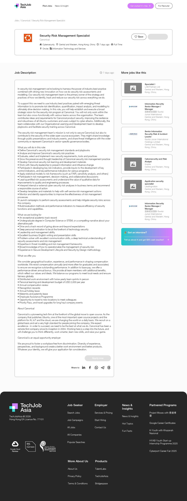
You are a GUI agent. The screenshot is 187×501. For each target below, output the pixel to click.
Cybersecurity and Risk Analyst (156, 160)
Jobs (17, 20)
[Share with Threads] (109, 367)
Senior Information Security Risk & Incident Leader (156, 134)
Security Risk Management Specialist (48, 20)
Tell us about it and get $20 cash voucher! (144, 240)
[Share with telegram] (103, 367)
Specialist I (150, 84)
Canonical (25, 20)
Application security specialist (154, 182)
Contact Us (100, 427)
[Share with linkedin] (84, 367)
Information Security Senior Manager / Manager (154, 106)
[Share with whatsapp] (96, 367)
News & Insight (61, 6)
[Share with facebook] (90, 367)
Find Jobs (47, 6)
